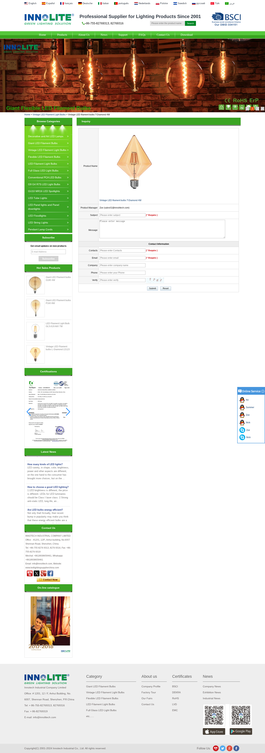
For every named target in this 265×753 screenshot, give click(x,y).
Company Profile (151, 686)
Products (62, 34)
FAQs (142, 34)
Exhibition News (212, 692)
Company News (212, 686)
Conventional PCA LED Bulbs (44, 177)
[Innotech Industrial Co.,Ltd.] (49, 19)
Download (187, 34)
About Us (83, 34)
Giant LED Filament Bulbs (43, 143)
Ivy (247, 400)
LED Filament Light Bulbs (42, 163)
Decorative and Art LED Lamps (45, 136)
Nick (247, 422)
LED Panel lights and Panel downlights (43, 206)
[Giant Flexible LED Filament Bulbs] (132, 40)
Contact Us (163, 34)
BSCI (175, 686)
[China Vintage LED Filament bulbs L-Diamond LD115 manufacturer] (35, 354)
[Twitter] (36, 573)
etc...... (90, 716)
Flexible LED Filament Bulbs (44, 156)
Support (122, 34)
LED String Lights (38, 222)
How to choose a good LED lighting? (48, 481)
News (104, 34)
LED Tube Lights (37, 198)
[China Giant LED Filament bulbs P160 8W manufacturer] (35, 308)
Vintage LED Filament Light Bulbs (49, 114)
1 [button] (247, 108)
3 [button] (257, 108)
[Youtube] (30, 573)
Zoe (247, 415)
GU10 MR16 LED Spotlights (44, 191)
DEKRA (176, 692)
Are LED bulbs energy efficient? (45, 504)
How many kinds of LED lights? (45, 458)
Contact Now (48, 579)
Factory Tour (149, 692)
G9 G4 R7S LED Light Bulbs (44, 184)
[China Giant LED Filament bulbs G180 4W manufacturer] (35, 285)
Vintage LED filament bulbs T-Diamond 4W (120, 200)
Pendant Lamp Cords (40, 229)
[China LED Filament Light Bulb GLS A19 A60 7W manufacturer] (35, 331)
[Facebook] (50, 573)
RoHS (175, 698)
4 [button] (262, 108)
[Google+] (43, 573)
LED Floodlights (37, 215)
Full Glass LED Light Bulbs (43, 170)
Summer (249, 407)
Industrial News (211, 698)
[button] (68, 412)
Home (42, 34)
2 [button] (252, 108)
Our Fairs (147, 698)
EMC (175, 710)
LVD (174, 704)
